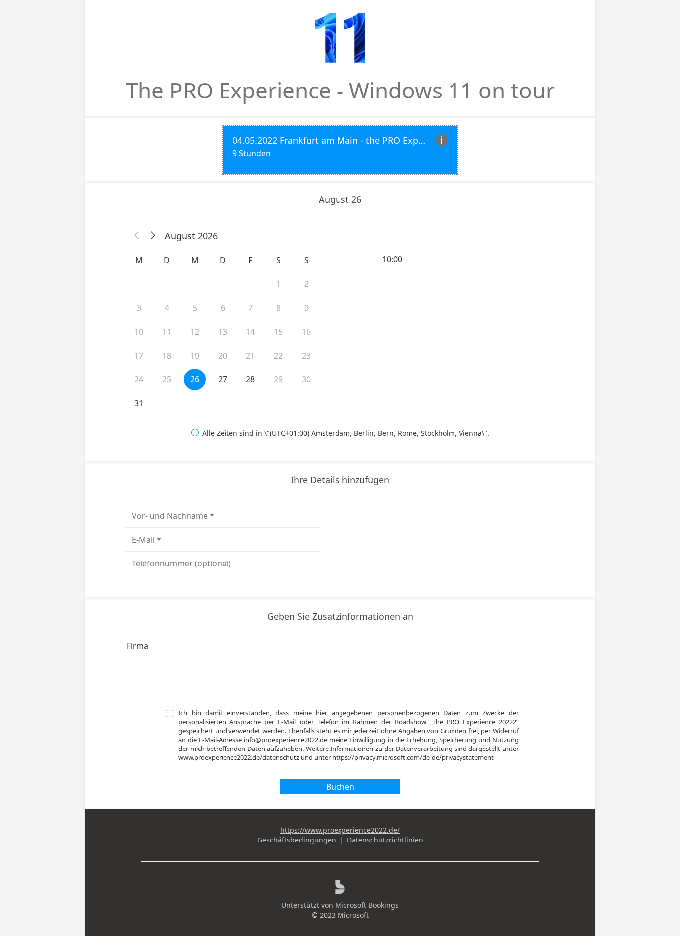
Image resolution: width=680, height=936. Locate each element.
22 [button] (278, 355)
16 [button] (306, 331)
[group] (457, 259)
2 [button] (306, 284)
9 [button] (306, 307)
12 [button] (194, 331)
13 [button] (222, 331)
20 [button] (222, 355)
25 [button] (166, 379)
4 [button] (167, 307)
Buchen (340, 786)
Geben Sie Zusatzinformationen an (340, 616)
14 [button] (250, 331)
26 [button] (194, 379)
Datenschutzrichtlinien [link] (385, 839)
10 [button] (138, 331)
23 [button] (306, 355)
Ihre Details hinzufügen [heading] (340, 480)
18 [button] (166, 355)
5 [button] (195, 307)
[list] (340, 150)
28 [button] (250, 379)
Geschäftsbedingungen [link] (296, 839)
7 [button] (250, 307)
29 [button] (278, 379)
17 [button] (138, 355)
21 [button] (250, 355)
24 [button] (138, 379)
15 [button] (278, 331)
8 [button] (278, 307)
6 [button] (223, 307)
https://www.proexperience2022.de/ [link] (340, 830)
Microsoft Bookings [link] (367, 905)
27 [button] (222, 379)
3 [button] (139, 307)
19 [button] (194, 355)
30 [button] (306, 379)
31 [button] (138, 403)
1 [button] (278, 284)
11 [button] (166, 331)
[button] (137, 235)
